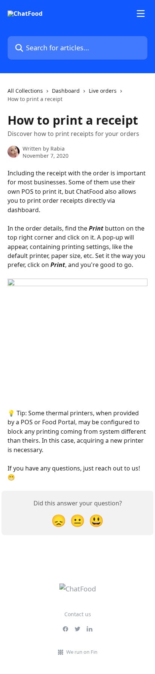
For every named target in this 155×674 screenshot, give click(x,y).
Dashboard (66, 90)
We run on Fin (81, 651)
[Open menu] (140, 13)
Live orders (103, 90)
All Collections (25, 90)
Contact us (77, 614)
